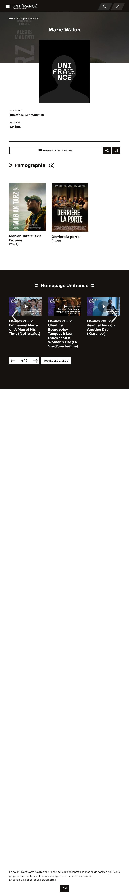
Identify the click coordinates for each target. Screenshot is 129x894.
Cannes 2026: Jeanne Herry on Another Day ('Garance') (101, 327)
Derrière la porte (65, 237)
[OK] (64, 888)
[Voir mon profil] (117, 6)
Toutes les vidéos (56, 360)
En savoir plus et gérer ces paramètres (32, 879)
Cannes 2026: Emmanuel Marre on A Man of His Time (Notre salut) (24, 327)
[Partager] (107, 150)
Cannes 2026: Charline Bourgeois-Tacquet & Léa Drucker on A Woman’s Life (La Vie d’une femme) (63, 333)
